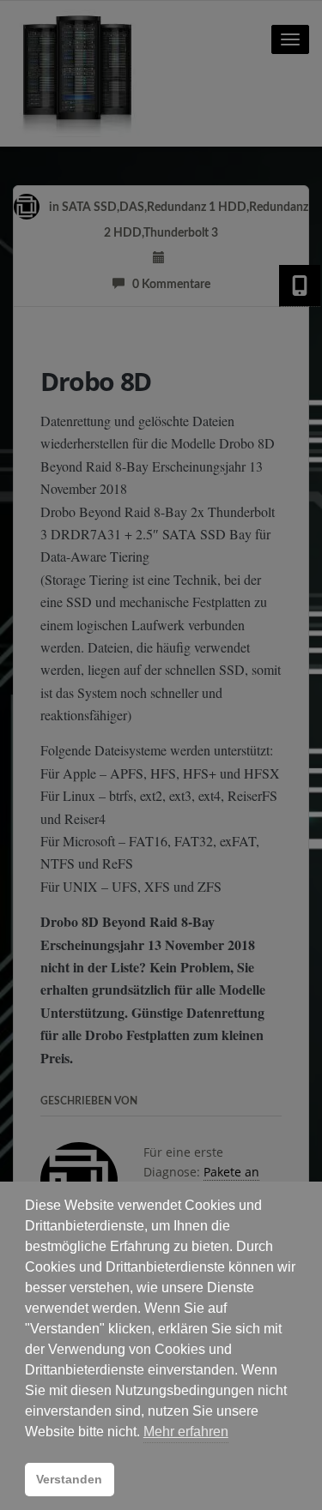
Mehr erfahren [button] (185, 1431)
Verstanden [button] (69, 1479)
